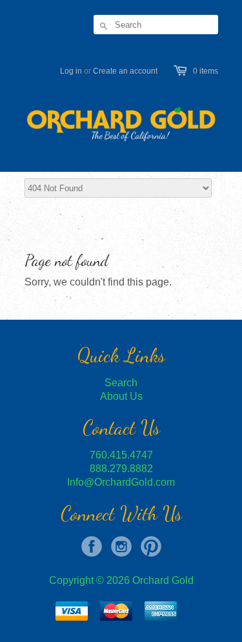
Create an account (125, 71)
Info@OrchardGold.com (121, 482)
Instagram (121, 546)
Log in (71, 71)
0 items (205, 71)
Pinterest (151, 546)
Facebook (91, 546)
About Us (121, 396)
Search (121, 382)
